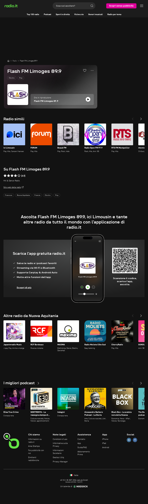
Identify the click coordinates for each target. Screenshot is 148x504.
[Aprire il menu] (141, 6)
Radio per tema (114, 14)
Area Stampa (34, 446)
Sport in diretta (63, 14)
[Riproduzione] (88, 99)
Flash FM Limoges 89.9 (46, 101)
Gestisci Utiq (58, 457)
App (79, 443)
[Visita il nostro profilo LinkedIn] (129, 439)
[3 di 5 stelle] (12, 175)
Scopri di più (24, 287)
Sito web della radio (12, 187)
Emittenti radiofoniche (33, 458)
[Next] (141, 117)
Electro (12, 78)
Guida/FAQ (82, 448)
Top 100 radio (33, 14)
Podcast (47, 14)
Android (105, 448)
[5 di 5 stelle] (19, 175)
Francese (8, 195)
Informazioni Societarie (58, 451)
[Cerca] (92, 6)
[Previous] (132, 117)
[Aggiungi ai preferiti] (84, 70)
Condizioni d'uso (60, 439)
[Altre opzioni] (92, 70)
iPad (104, 443)
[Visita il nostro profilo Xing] (135, 439)
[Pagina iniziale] (8, 61)
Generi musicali (95, 14)
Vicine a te (79, 14)
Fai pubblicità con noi (36, 451)
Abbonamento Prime (83, 453)
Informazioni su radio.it (35, 440)
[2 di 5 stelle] (8, 175)
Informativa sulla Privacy (60, 444)
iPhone (105, 439)
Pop (20, 78)
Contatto (81, 439)
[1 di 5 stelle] (5, 175)
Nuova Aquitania (23, 195)
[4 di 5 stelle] (15, 175)
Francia (37, 195)
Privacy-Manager (60, 462)
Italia (75, 475)
